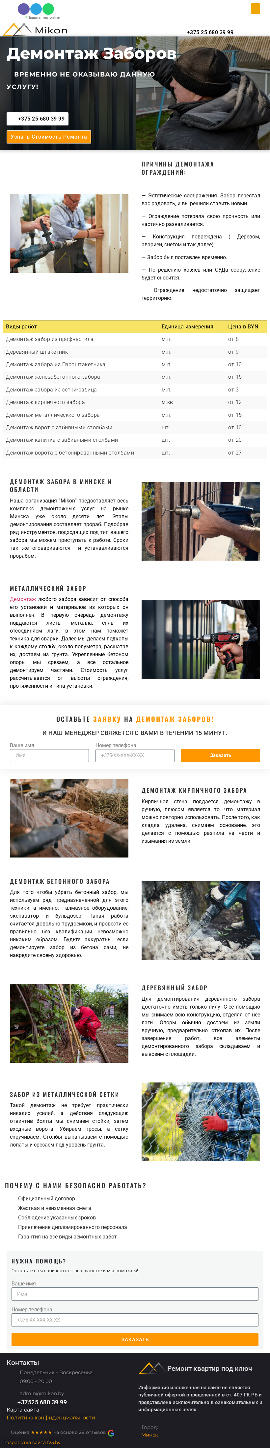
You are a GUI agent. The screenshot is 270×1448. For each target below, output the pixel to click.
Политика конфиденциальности (51, 1418)
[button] (255, 8)
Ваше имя (22, 745)
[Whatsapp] (48, 9)
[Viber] (23, 9)
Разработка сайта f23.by (32, 1442)
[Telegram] (36, 9)
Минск (149, 1435)
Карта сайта (23, 1410)
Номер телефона (115, 745)
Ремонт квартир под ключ (209, 1368)
